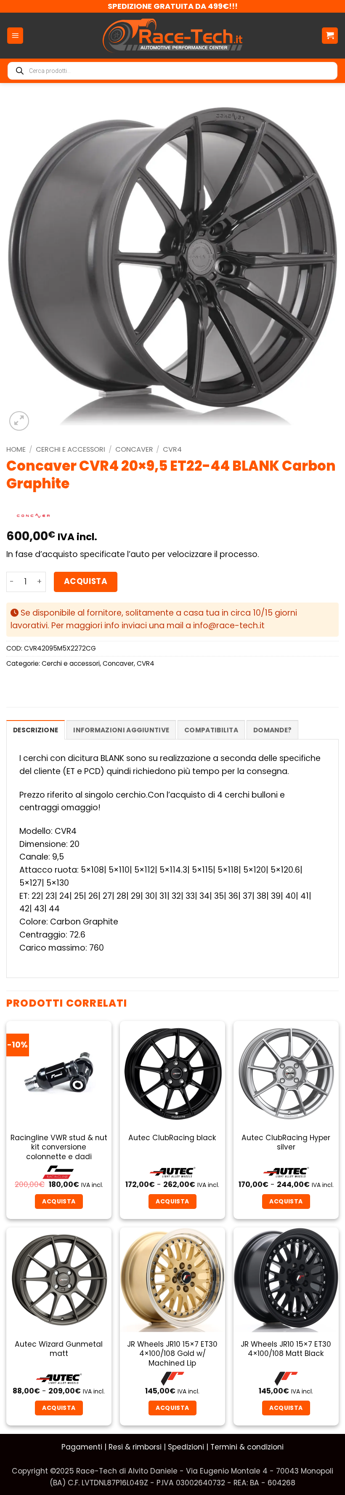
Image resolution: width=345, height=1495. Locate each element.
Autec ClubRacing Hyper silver (286, 1142)
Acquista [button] (172, 1408)
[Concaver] (33, 516)
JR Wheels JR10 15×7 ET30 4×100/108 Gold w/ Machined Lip (172, 1354)
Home (16, 449)
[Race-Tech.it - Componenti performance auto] (172, 35)
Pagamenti (81, 1447)
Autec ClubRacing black (172, 1137)
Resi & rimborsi (135, 1447)
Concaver (134, 449)
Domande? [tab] (272, 730)
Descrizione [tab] (35, 730)
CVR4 (172, 449)
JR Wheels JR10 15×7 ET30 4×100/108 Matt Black (286, 1349)
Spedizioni (186, 1447)
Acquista (85, 581)
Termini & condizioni (247, 1447)
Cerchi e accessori (70, 449)
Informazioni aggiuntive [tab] (121, 730)
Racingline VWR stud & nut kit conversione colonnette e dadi (59, 1147)
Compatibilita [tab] (211, 730)
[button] (15, 35)
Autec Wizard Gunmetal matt (59, 1349)
